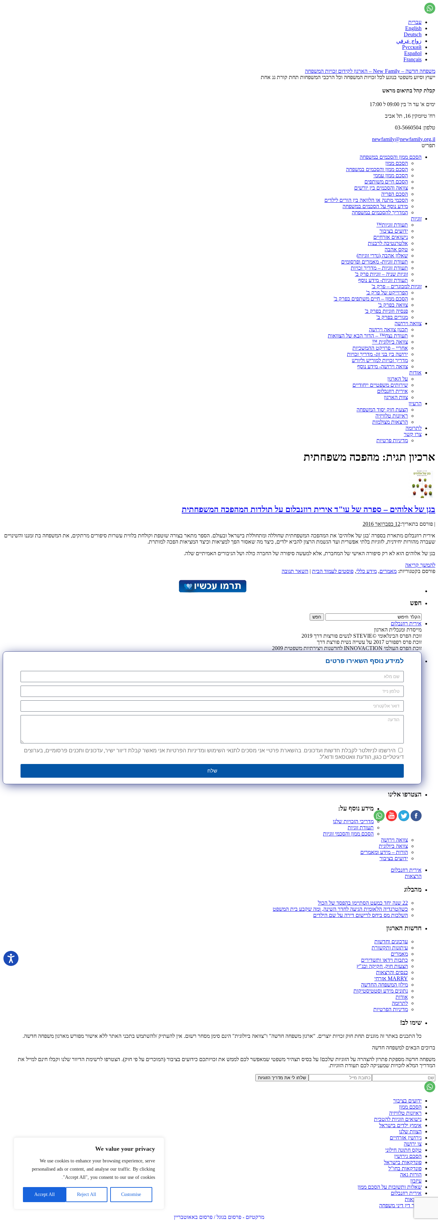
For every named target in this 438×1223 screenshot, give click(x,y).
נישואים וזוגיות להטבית (398, 1119)
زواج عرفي (409, 41)
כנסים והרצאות (392, 972)
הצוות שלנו (410, 1131)
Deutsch (413, 34)
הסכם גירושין (408, 1156)
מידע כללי (366, 571)
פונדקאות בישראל (403, 1162)
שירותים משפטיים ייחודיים (380, 385)
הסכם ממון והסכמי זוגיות (348, 834)
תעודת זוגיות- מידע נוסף (383, 280)
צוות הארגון (396, 397)
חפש (416, 603)
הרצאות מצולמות (390, 422)
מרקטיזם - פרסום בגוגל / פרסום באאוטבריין (219, 1217)
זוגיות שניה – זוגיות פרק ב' (381, 274)
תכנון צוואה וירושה (388, 329)
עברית (415, 22)
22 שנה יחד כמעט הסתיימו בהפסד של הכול (363, 903)
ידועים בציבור (393, 231)
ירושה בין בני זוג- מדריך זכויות (377, 354)
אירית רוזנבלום (392, 391)
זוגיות (416, 218)
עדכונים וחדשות (391, 941)
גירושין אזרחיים (406, 1138)
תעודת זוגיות (361, 827)
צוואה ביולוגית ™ (390, 342)
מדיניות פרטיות (392, 440)
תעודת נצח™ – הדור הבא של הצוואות (368, 336)
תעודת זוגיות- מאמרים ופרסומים (374, 262)
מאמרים (388, 571)
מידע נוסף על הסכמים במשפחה (375, 206)
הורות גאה (411, 1174)
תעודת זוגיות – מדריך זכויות (379, 268)
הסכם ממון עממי (390, 175)
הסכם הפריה (394, 194)
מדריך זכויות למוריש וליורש (380, 360)
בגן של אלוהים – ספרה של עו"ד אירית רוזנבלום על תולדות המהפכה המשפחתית (308, 509)
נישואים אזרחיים (390, 237)
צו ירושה (413, 1144)
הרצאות (413, 876)
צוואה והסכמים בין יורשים (381, 188)
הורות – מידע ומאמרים (384, 852)
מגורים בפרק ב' (392, 317)
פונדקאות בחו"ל (405, 1168)
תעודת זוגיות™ (392, 225)
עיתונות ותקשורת (390, 948)
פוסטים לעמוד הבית (332, 571)
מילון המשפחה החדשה (384, 985)
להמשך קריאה (420, 565)
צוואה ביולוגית (393, 846)
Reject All (86, 1194)
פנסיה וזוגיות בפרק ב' (386, 311)
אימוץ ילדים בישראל (400, 1125)
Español (413, 53)
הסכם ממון (396, 163)
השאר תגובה (295, 571)
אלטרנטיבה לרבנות (388, 243)
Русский (412, 47)
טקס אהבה (396, 249)
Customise (131, 1194)
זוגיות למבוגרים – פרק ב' (397, 286)
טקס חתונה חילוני (403, 1150)
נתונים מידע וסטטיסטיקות (380, 991)
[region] (89, 1173)
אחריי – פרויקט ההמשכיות (380, 348)
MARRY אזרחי (391, 978)
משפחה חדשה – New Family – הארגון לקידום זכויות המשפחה (370, 71)
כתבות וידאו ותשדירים (384, 960)
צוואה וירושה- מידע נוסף (382, 366)
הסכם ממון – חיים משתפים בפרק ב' (371, 299)
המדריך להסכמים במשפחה (380, 212)
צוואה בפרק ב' (393, 305)
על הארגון (397, 379)
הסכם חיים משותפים (386, 181)
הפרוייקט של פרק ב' (387, 292)
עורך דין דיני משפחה (400, 1205)
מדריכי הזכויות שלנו (353, 821)
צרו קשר (413, 434)
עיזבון (416, 1181)
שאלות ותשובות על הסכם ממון (390, 1187)
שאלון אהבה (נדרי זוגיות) (382, 255)
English (413, 28)
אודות (415, 372)
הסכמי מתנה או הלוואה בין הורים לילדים (366, 200)
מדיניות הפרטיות (390, 1009)
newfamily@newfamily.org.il (403, 139)
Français (412, 59)
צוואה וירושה (408, 323)
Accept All (44, 1194)
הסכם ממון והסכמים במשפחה (391, 157)
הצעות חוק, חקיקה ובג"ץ (382, 966)
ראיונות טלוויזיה (391, 416)
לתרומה (413, 428)
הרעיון (415, 403)
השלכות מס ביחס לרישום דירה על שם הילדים (360, 915)
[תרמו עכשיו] (212, 591)
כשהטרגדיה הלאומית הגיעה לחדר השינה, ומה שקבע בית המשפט (340, 909)
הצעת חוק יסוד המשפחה (382, 409)
